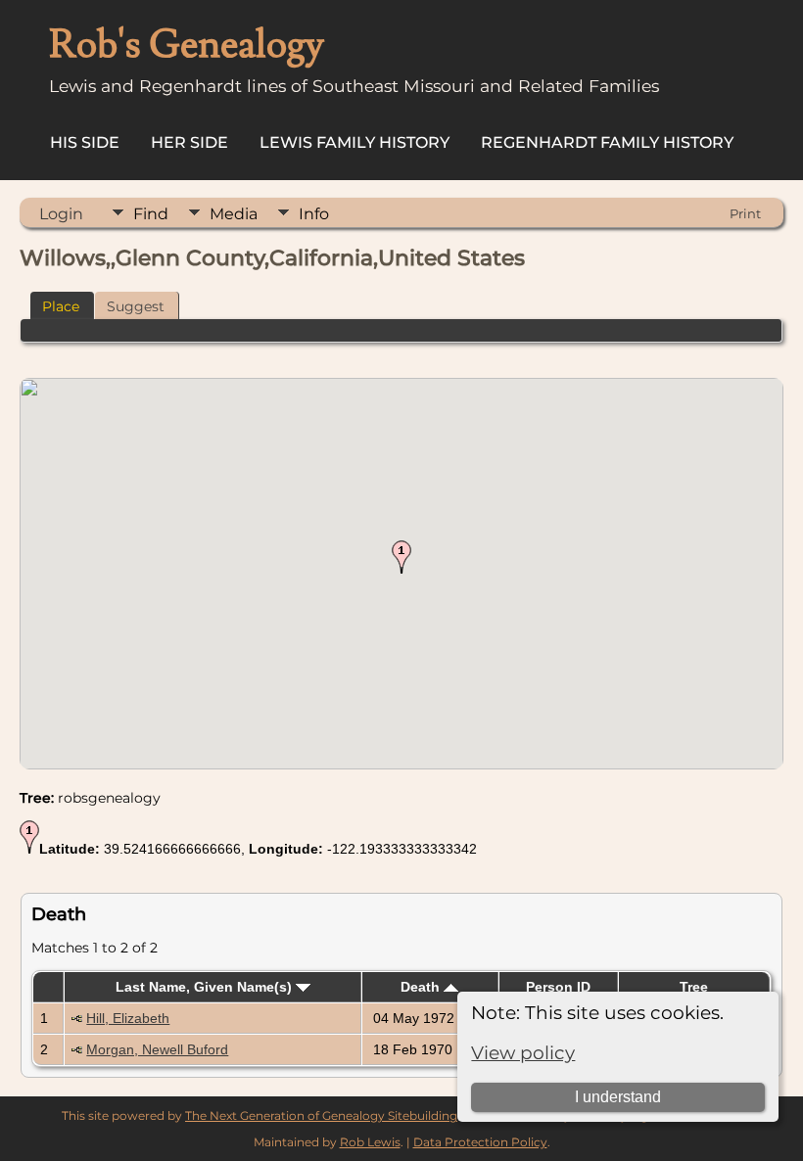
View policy (523, 1053)
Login (61, 214)
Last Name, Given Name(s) (206, 987)
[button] (401, 557)
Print (745, 213)
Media (234, 214)
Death (422, 987)
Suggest (136, 306)
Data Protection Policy (480, 1142)
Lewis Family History (354, 142)
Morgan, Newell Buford (157, 1049)
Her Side (189, 142)
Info (314, 214)
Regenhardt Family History (607, 142)
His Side (84, 142)
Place (60, 306)
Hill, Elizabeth (127, 1018)
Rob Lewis (370, 1142)
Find (150, 214)
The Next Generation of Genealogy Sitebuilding (321, 1115)
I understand (618, 1097)
